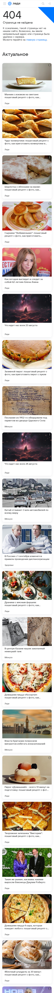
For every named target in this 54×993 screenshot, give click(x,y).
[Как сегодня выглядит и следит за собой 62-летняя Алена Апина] (27, 269)
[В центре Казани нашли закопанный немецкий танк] (27, 638)
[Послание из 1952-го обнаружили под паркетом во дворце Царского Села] (27, 408)
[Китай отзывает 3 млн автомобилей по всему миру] (27, 500)
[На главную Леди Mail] (16, 3)
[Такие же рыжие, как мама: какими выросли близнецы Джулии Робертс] (27, 869)
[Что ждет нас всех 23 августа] (27, 315)
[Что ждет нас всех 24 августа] (27, 454)
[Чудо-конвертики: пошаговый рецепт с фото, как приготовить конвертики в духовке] (27, 131)
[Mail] (10, 3)
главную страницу (36, 39)
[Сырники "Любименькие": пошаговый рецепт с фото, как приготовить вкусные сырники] (27, 223)
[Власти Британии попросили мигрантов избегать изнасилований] (27, 731)
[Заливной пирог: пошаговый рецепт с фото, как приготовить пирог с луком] (27, 361)
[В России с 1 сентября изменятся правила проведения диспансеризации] (27, 546)
